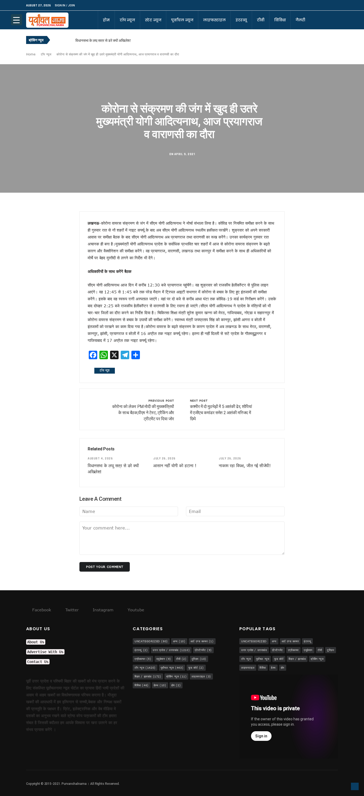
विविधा (280, 20)
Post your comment (104, 566)
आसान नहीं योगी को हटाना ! (174, 465)
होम (106, 20)
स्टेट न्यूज (153, 20)
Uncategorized (151, 641)
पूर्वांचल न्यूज (182, 20)
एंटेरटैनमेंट (203, 650)
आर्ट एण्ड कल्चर (202, 641)
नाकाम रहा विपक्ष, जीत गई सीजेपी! (244, 465)
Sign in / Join (65, 5)
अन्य (179, 641)
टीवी (260, 20)
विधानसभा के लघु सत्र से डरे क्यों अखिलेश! (103, 40)
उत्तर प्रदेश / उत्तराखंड (171, 650)
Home (30, 54)
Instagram (102, 609)
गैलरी (300, 20)
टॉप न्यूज (127, 20)
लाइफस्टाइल (214, 20)
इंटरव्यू (241, 20)
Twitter (71, 609)
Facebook (41, 609)
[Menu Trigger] (16, 19)
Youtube (135, 609)
